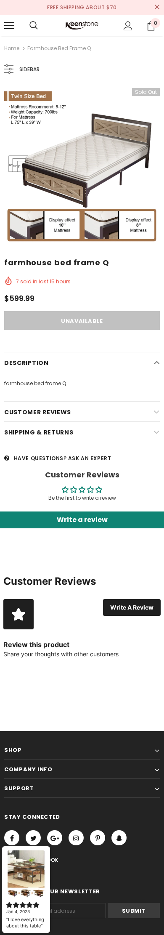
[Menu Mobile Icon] (9, 26)
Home (11, 48)
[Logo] (82, 25)
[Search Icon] (33, 25)
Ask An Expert (89, 458)
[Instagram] (76, 837)
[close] (157, 7)
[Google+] (54, 837)
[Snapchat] (119, 837)
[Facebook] (11, 837)
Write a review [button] (82, 520)
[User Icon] (128, 25)
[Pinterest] (97, 837)
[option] (82, 166)
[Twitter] (33, 837)
